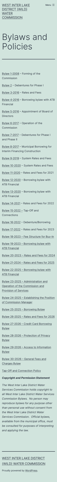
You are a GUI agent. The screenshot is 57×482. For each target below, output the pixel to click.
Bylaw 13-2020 (11, 191)
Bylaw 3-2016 (10, 92)
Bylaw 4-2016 (10, 99)
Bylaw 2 (7, 85)
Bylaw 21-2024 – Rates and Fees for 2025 (28, 262)
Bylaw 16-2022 (11, 222)
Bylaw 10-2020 (11, 165)
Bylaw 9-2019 (10, 158)
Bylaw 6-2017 (10, 123)
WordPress (31, 470)
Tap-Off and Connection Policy (21, 370)
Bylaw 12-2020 (11, 179)
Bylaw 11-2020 (11, 172)
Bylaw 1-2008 (10, 73)
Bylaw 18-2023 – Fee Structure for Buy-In (28, 236)
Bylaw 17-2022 (11, 229)
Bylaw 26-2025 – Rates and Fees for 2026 (28, 316)
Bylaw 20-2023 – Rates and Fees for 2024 (28, 255)
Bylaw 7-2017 (10, 134)
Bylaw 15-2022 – (12, 210)
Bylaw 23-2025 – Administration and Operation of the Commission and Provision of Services (24, 286)
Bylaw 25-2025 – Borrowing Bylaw (23, 309)
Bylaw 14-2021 (11, 203)
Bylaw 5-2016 (10, 111)
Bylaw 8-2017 (10, 146)
